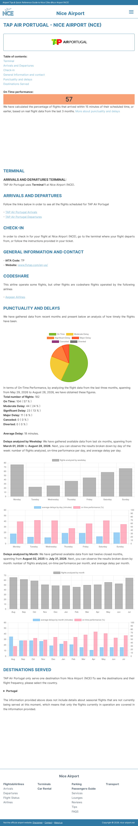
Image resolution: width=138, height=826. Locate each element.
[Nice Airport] (8, 12)
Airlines (8, 802)
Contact (48, 822)
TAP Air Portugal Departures (23, 217)
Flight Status (11, 797)
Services (77, 793)
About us (58, 822)
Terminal (8, 61)
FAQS (75, 811)
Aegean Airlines (15, 297)
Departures (10, 793)
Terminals (44, 784)
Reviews (77, 802)
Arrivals (8, 788)
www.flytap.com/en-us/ (33, 265)
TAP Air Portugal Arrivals (21, 212)
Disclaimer (38, 822)
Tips (74, 806)
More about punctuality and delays (97, 111)
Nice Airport (70, 13)
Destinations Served (16, 84)
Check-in (9, 70)
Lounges (77, 797)
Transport (112, 784)
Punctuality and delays (17, 79)
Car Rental (44, 788)
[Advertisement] (69, 140)
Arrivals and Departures (18, 65)
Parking (77, 784)
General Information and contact (24, 74)
